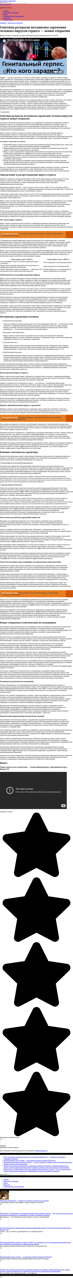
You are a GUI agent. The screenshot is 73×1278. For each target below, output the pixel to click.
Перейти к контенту (8, 1)
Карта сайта (8, 20)
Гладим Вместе (5, 4)
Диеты (6, 11)
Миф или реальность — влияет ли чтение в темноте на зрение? (24, 1201)
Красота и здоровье (11, 13)
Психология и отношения (14, 16)
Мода (6, 14)
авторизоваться (41, 1151)
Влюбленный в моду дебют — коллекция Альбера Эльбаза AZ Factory (30, 1160)
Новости (7, 18)
